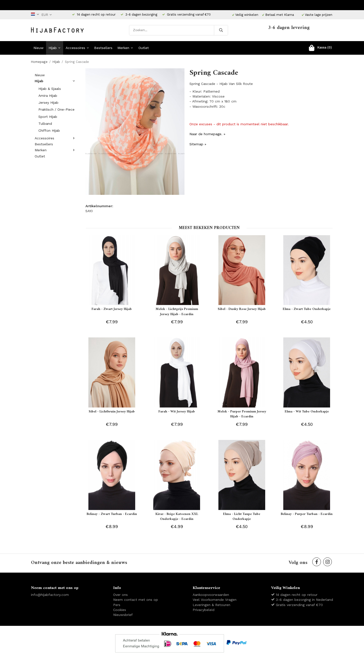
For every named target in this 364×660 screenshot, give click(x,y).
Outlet (143, 48)
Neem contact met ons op (135, 600)
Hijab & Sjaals (49, 89)
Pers (116, 605)
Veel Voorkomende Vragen (214, 600)
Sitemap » (197, 144)
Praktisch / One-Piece (56, 109)
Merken (123, 48)
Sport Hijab (47, 117)
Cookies (119, 610)
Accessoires (75, 48)
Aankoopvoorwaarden (211, 595)
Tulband (45, 124)
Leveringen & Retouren (211, 605)
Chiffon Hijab (49, 130)
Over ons (120, 595)
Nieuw (38, 48)
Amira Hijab (47, 96)
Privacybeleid (203, 610)
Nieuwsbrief (123, 615)
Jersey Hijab (48, 102)
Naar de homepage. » (207, 134)
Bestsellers (103, 48)
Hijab (53, 48)
